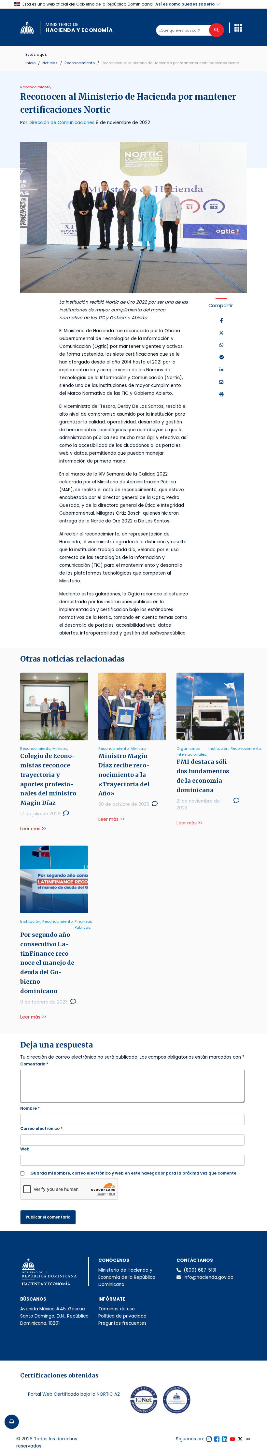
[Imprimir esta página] (221, 394)
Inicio (30, 62)
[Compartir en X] (221, 333)
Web (25, 1149)
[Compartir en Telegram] (221, 357)
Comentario (34, 1064)
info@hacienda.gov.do (208, 1277)
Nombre (30, 1108)
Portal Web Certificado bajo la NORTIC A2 (74, 1394)
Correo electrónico (41, 1128)
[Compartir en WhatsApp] (221, 345)
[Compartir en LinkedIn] (221, 370)
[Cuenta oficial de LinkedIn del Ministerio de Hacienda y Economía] (224, 1439)
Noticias (50, 62)
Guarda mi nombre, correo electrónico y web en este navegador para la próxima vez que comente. (133, 1173)
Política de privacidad (122, 1316)
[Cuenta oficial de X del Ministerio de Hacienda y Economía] (240, 1439)
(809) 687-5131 (200, 1270)
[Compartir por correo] (221, 382)
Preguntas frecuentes (122, 1323)
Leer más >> (33, 829)
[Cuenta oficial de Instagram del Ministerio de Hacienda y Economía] (209, 1439)
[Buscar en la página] (216, 30)
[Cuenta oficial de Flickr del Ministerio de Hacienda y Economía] (248, 1439)
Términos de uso (116, 1309)
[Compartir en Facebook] (221, 320)
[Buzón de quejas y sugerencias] (12, 1422)
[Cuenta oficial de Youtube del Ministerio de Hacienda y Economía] (232, 1439)
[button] (238, 27)
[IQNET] (144, 1401)
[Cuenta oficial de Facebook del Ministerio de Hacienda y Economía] (216, 1439)
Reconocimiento (79, 62)
